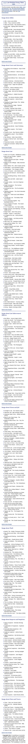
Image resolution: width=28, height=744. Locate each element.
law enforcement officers (18, 8)
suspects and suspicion (19, 10)
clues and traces (8, 11)
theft (11, 10)
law (10, 8)
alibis (21, 7)
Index (13, 4)
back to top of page (7, 61)
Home (4, 2)
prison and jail (5, 10)
